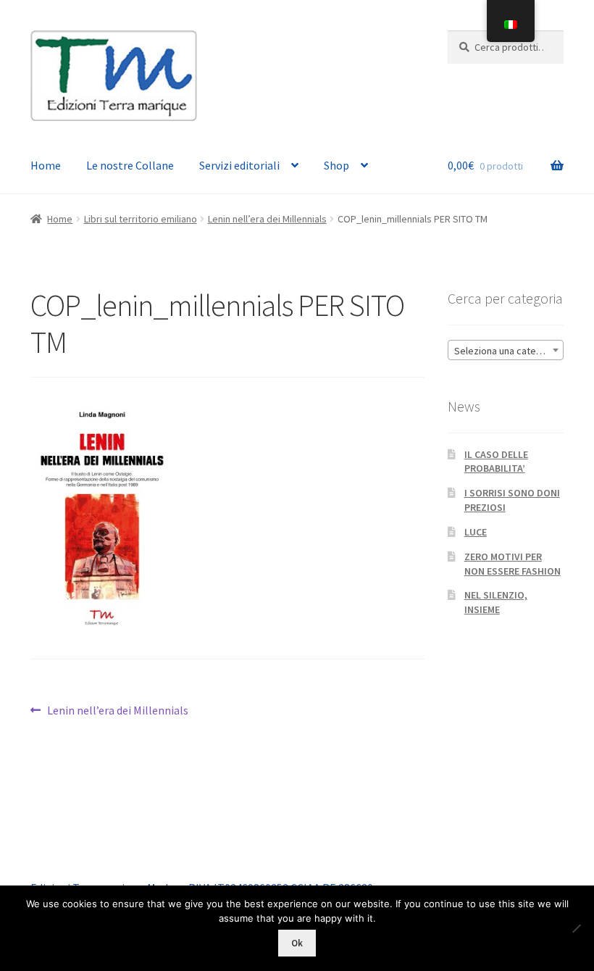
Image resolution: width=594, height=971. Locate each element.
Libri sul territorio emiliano (140, 218)
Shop (336, 165)
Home (45, 165)
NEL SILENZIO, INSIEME (495, 602)
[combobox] (506, 350)
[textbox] (505, 351)
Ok (297, 943)
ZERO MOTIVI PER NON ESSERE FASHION (512, 564)
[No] (576, 928)
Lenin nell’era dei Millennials (267, 218)
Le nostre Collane (130, 165)
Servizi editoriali (239, 165)
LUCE (475, 531)
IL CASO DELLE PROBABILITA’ (496, 461)
